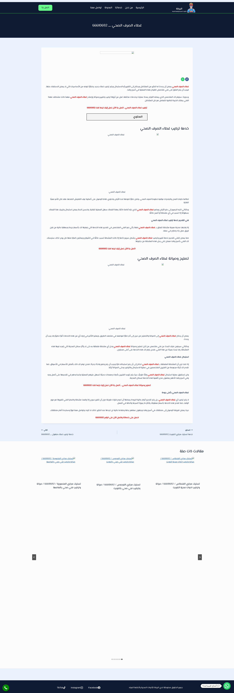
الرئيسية (140, 8)
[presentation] (176, 467)
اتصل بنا (45, 7)
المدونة (108, 8)
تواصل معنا (96, 8)
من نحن (129, 8)
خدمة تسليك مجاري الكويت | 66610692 (176, 432)
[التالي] (34, 557)
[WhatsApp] (183, 79)
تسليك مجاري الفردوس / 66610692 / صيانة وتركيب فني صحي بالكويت (118, 486)
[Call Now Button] (5, 687)
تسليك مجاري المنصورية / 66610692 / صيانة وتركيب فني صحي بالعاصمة (59, 486)
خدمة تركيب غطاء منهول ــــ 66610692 (57, 432)
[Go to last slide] (200, 557)
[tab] (121, 659)
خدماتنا (118, 8)
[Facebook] (187, 79)
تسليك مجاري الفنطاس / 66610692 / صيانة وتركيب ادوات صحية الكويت (178, 486)
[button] (227, 686)
